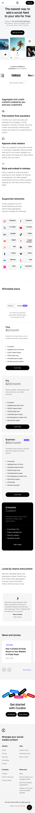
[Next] (9, 670)
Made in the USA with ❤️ (17, 806)
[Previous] (4, 670)
